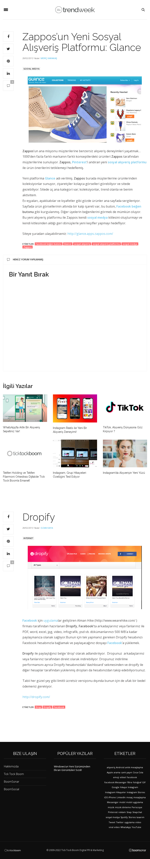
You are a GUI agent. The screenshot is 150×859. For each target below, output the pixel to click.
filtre (129, 782)
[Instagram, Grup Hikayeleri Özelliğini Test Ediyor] (75, 453)
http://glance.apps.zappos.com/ (90, 234)
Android (120, 767)
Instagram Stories (136, 792)
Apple (110, 772)
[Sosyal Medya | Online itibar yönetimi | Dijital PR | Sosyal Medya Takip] (75, 9)
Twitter (120, 822)
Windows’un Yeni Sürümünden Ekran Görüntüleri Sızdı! (72, 768)
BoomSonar (11, 781)
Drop (38, 707)
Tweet (112, 822)
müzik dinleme (123, 807)
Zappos (27, 247)
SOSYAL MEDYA (31, 68)
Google (115, 787)
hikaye (123, 787)
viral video (114, 827)
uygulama (50, 620)
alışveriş (111, 767)
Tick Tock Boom (14, 774)
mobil (122, 802)
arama (117, 772)
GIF (144, 782)
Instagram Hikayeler (115, 792)
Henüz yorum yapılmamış (28, 259)
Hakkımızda (11, 766)
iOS (106, 797)
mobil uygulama (134, 802)
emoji (116, 777)
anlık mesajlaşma (134, 767)
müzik (111, 807)
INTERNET (28, 538)
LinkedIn (121, 797)
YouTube (136, 827)
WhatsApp (126, 827)
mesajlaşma (139, 797)
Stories (132, 817)
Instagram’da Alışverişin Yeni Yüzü (124, 472)
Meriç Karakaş (49, 58)
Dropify (47, 707)
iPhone (112, 797)
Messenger (113, 802)
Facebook (29, 620)
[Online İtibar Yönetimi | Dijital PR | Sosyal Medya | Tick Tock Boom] (12, 850)
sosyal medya (97, 217)
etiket (123, 777)
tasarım (140, 817)
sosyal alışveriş (82, 243)
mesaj (129, 797)
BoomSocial (11, 789)
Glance (67, 243)
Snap (129, 812)
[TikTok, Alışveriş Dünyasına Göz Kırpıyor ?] (125, 408)
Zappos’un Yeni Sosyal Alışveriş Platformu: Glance (81, 42)
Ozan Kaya (47, 527)
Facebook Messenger (115, 782)
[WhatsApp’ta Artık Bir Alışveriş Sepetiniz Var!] (25, 408)
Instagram (133, 787)
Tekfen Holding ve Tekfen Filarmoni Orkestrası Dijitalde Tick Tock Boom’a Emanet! (24, 476)
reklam (122, 812)
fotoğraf (137, 782)
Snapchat (137, 812)
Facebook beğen (128, 206)
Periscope (137, 807)
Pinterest (79, 162)
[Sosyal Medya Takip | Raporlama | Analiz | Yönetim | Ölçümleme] (137, 850)
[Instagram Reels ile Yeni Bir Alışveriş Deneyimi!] (75, 408)
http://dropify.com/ (36, 697)
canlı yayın (126, 772)
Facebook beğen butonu (49, 243)
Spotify (124, 817)
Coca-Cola (138, 772)
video (138, 822)
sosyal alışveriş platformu (127, 162)
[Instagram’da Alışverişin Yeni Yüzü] (125, 453)
